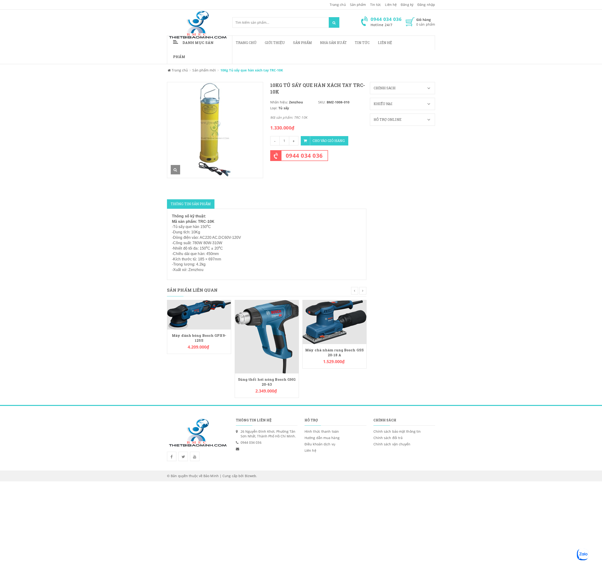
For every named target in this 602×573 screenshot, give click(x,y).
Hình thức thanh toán (322, 431)
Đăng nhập (426, 4)
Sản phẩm (358, 4)
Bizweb (250, 476)
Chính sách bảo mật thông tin (397, 431)
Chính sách (385, 88)
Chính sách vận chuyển (392, 444)
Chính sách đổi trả (388, 438)
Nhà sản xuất (333, 42)
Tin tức (375, 4)
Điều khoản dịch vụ (320, 444)
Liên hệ (391, 4)
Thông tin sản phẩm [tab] (191, 204)
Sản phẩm (302, 42)
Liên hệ (385, 42)
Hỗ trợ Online (387, 119)
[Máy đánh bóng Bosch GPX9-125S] (199, 314)
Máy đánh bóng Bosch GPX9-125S (199, 338)
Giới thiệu (275, 42)
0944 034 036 (304, 155)
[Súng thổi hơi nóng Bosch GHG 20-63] (267, 336)
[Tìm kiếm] (334, 22)
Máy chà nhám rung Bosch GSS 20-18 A (334, 352)
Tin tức (362, 42)
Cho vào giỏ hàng (329, 140)
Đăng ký (407, 4)
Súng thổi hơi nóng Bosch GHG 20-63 (267, 382)
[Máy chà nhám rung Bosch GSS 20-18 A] (334, 321)
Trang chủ (246, 42)
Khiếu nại (383, 104)
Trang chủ (338, 4)
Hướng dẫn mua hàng (322, 438)
